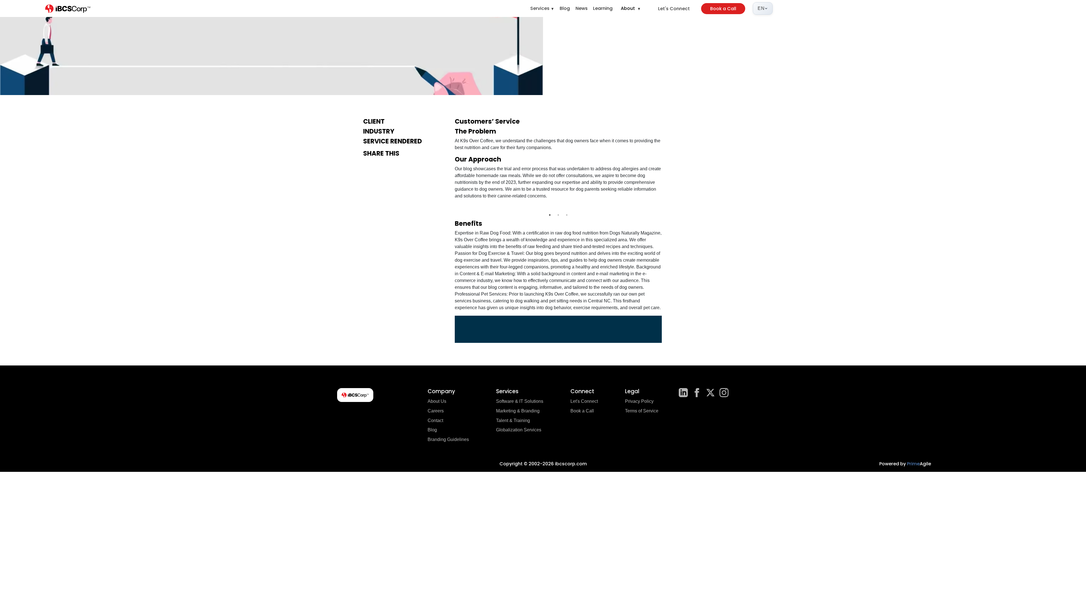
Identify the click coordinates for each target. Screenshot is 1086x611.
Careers (436, 410)
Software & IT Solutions (519, 401)
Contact (435, 420)
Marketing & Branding (518, 410)
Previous (450, 207)
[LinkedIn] (683, 392)
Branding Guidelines (448, 439)
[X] (710, 392)
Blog (565, 8)
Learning (603, 8)
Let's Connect (674, 8)
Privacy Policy (639, 401)
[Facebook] (697, 392)
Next (666, 207)
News (582, 8)
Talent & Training (513, 420)
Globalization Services (518, 429)
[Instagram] (724, 392)
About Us (437, 401)
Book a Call (723, 8)
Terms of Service (641, 410)
